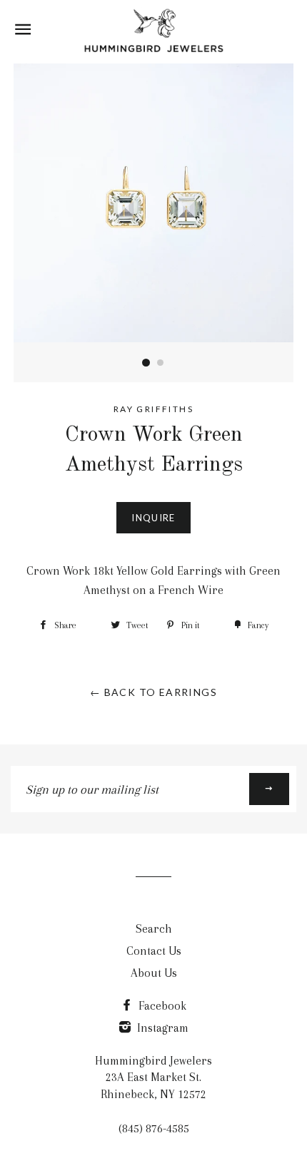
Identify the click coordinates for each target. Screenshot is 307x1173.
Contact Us (153, 951)
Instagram (161, 1028)
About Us (154, 973)
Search (154, 929)
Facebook (161, 1006)
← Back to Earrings (153, 692)
